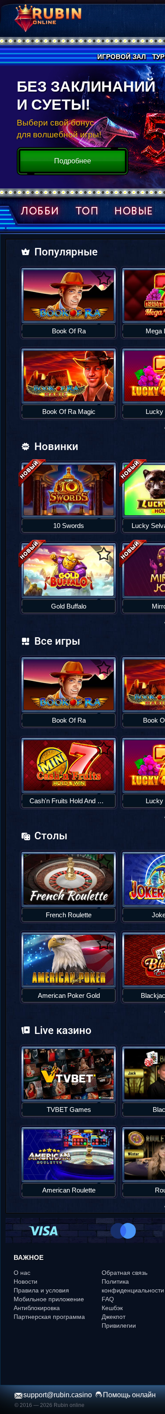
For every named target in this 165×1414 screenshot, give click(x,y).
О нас (22, 1272)
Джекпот (113, 1316)
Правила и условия (41, 1290)
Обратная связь (124, 1272)
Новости (25, 1281)
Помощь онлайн (129, 1395)
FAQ (108, 1299)
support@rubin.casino (57, 1395)
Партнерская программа (49, 1316)
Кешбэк (112, 1307)
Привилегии (119, 1325)
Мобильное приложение (49, 1299)
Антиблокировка (37, 1307)
